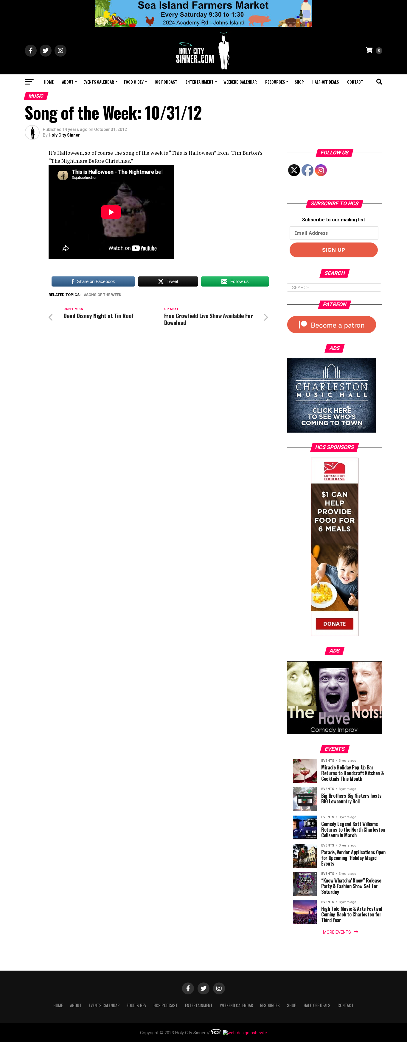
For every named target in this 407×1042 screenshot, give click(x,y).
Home (49, 82)
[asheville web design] (244, 1032)
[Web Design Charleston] (216, 1032)
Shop (299, 82)
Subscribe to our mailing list (333, 220)
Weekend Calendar (240, 82)
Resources (275, 82)
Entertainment (200, 82)
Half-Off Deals (325, 82)
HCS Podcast (165, 82)
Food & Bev (134, 82)
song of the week (103, 295)
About (68, 82)
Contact (355, 82)
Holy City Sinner (64, 135)
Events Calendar (98, 82)
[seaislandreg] (203, 25)
